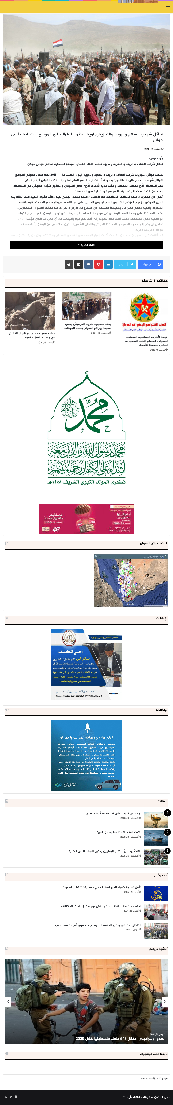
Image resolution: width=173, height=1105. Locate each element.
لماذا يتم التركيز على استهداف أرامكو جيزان (113, 813)
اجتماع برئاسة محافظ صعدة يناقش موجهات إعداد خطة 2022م (101, 906)
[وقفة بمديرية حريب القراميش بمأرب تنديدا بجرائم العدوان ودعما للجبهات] (86, 306)
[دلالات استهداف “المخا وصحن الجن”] (156, 838)
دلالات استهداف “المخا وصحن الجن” (119, 832)
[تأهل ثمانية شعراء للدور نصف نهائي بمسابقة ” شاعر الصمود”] (156, 893)
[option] (86, 1001)
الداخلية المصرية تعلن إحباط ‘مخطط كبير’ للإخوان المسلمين (116, 1039)
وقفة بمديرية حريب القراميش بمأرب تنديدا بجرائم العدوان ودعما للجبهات (87, 326)
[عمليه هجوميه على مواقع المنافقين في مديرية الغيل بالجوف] (30, 310)
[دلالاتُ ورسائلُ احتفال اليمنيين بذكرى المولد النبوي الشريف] (156, 857)
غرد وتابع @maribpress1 (154, 1078)
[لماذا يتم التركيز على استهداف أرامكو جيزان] (156, 820)
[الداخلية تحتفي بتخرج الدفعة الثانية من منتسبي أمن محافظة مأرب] (156, 931)
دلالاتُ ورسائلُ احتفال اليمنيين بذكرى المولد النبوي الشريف (104, 851)
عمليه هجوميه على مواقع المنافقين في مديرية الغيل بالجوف (32, 335)
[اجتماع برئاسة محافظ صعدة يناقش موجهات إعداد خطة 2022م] (156, 912)
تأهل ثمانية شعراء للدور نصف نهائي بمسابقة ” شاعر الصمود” (102, 887)
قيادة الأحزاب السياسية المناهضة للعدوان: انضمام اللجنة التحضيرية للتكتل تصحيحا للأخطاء (146, 341)
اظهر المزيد (87, 245)
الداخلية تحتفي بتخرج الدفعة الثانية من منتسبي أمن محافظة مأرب (98, 925)
